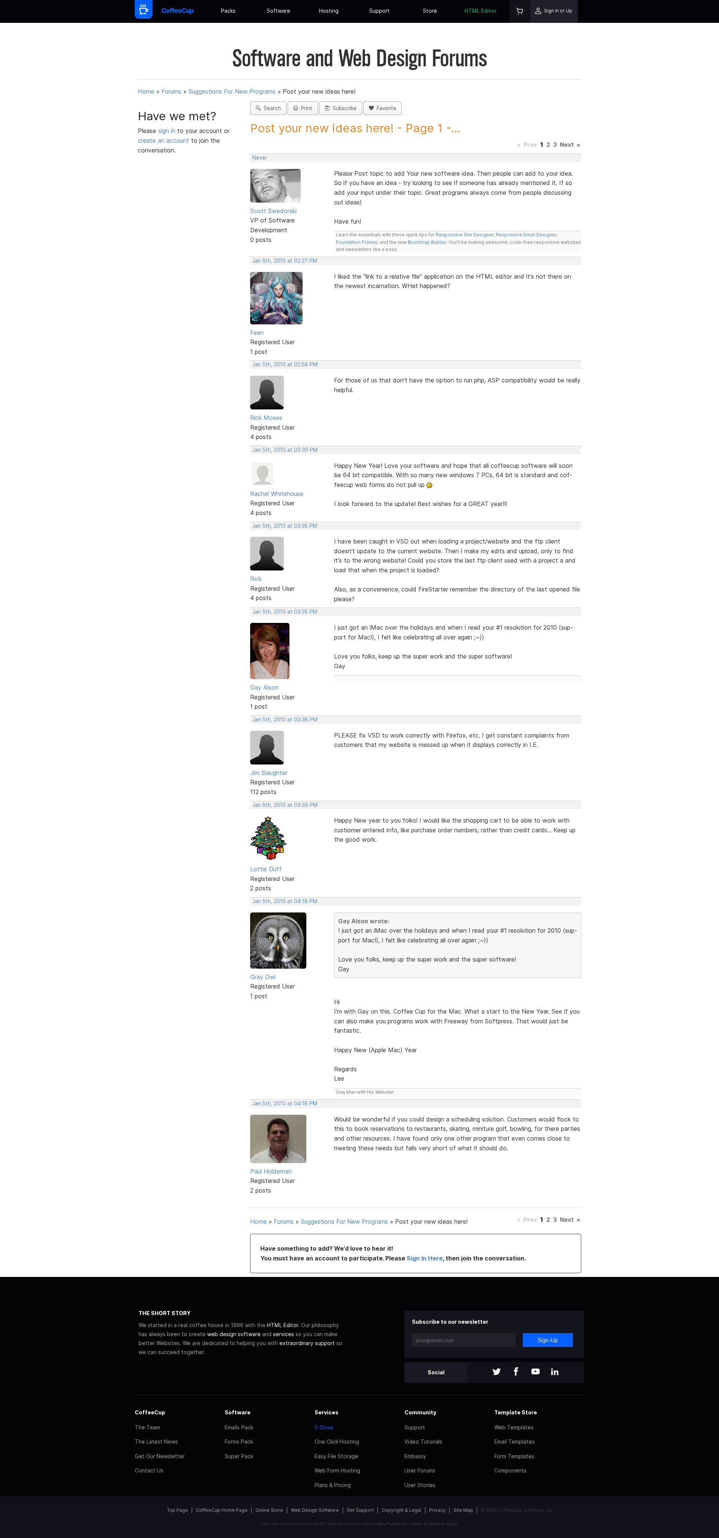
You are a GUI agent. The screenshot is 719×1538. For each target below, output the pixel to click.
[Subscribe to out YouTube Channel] (535, 1372)
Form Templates (514, 1456)
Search (271, 108)
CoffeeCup (150, 1412)
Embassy (415, 1456)
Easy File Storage (336, 1456)
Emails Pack (239, 1427)
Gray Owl (263, 977)
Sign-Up (548, 1340)
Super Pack (239, 1456)
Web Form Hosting (337, 1470)
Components (510, 1470)
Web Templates (514, 1427)
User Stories (420, 1485)
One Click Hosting (337, 1441)
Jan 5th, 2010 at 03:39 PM (285, 805)
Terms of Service (427, 1523)
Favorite (385, 108)
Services (327, 1412)
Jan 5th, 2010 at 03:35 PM (284, 526)
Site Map (463, 1510)
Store (430, 10)
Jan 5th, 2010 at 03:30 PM (285, 450)
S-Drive (324, 1427)
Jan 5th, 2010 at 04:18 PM (284, 901)
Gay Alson (264, 687)
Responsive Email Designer (526, 234)
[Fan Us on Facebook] (516, 1372)
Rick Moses (266, 417)
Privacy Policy (385, 1523)
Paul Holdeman (271, 1171)
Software (278, 10)
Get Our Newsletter (160, 1456)
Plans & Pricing (333, 1485)
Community (420, 1412)
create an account (163, 140)
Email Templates (514, 1441)
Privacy (437, 1510)
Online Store (269, 1510)
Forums (171, 91)
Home (146, 91)
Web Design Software (315, 1510)
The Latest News (156, 1441)
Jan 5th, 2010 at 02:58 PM (285, 364)
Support (379, 10)
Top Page (177, 1510)
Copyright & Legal (401, 1510)
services (283, 1334)
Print (305, 108)
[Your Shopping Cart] (519, 11)
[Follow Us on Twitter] (497, 1372)
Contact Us (149, 1470)
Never (259, 158)
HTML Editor (480, 10)
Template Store (515, 1412)
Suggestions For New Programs (232, 91)
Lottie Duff (266, 869)
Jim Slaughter (268, 772)
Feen (257, 332)
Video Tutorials (423, 1441)
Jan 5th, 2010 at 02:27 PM (284, 261)
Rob (256, 578)
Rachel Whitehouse (276, 493)
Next (567, 144)
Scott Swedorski (273, 211)
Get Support (360, 1510)
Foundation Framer (356, 242)
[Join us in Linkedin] (555, 1372)
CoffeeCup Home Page (222, 1510)
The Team (147, 1427)
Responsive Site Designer (465, 234)
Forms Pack (239, 1441)
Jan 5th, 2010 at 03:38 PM (285, 720)
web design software (234, 1334)
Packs (228, 10)
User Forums (419, 1470)
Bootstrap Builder (427, 242)
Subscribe (343, 108)
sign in (167, 130)
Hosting (329, 10)
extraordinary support (307, 1343)
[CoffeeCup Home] (177, 11)
